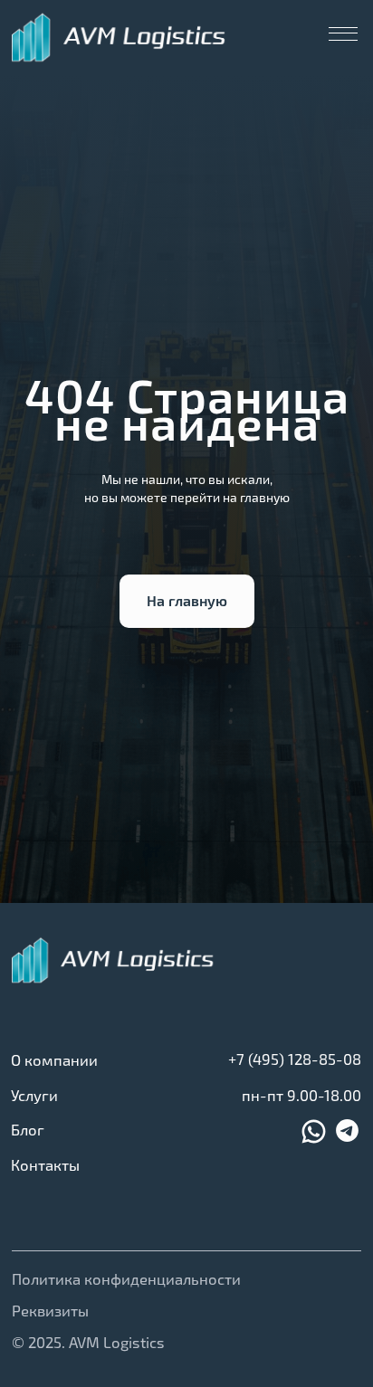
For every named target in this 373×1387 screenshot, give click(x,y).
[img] (119, 37)
